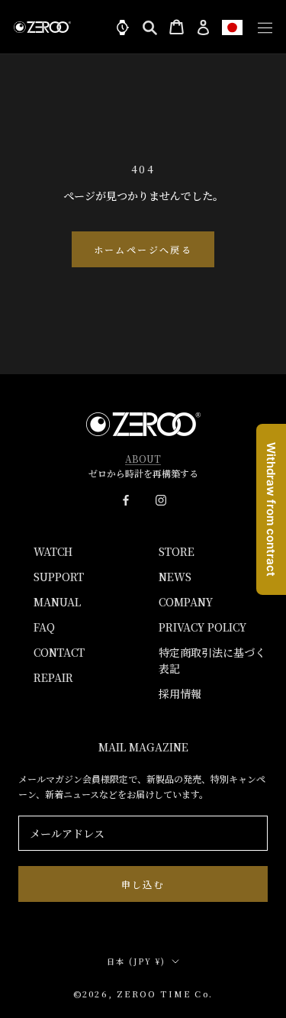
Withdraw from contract (271, 509)
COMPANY (186, 601)
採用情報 (180, 693)
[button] (232, 27)
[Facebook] (126, 498)
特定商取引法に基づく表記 (212, 660)
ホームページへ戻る (143, 249)
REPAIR (53, 677)
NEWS (175, 576)
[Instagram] (161, 498)
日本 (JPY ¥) (136, 961)
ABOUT (143, 458)
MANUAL (57, 601)
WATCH (53, 551)
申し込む (143, 883)
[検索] (150, 27)
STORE (176, 551)
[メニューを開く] (261, 27)
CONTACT (59, 652)
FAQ (44, 627)
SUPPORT (59, 576)
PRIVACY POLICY (202, 627)
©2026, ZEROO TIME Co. (143, 993)
